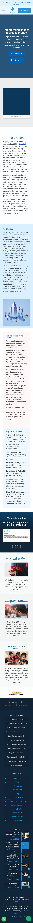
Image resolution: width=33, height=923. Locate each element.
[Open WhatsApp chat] (3, 919)
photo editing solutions (11, 253)
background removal (13, 379)
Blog (17, 782)
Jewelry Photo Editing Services (16, 761)
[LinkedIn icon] (14, 916)
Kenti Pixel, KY (17, 813)
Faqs (17, 794)
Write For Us (17, 809)
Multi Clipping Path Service (16, 728)
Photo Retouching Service (16, 744)
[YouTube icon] (12, 916)
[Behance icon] (20, 916)
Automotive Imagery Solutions (17, 723)
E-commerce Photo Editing (16, 757)
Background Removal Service (16, 732)
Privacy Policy (17, 797)
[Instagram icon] (18, 916)
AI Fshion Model (16, 765)
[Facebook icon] (9, 916)
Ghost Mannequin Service (16, 749)
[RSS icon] (22, 916)
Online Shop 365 (17, 817)
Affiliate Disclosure (17, 805)
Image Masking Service (16, 740)
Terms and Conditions (18, 801)
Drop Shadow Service (16, 753)
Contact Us (17, 786)
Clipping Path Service (16, 719)
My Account (17, 790)
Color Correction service (16, 736)
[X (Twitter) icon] (10, 916)
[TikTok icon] (24, 916)
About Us (17, 778)
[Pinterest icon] (16, 916)
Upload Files (17, 820)
